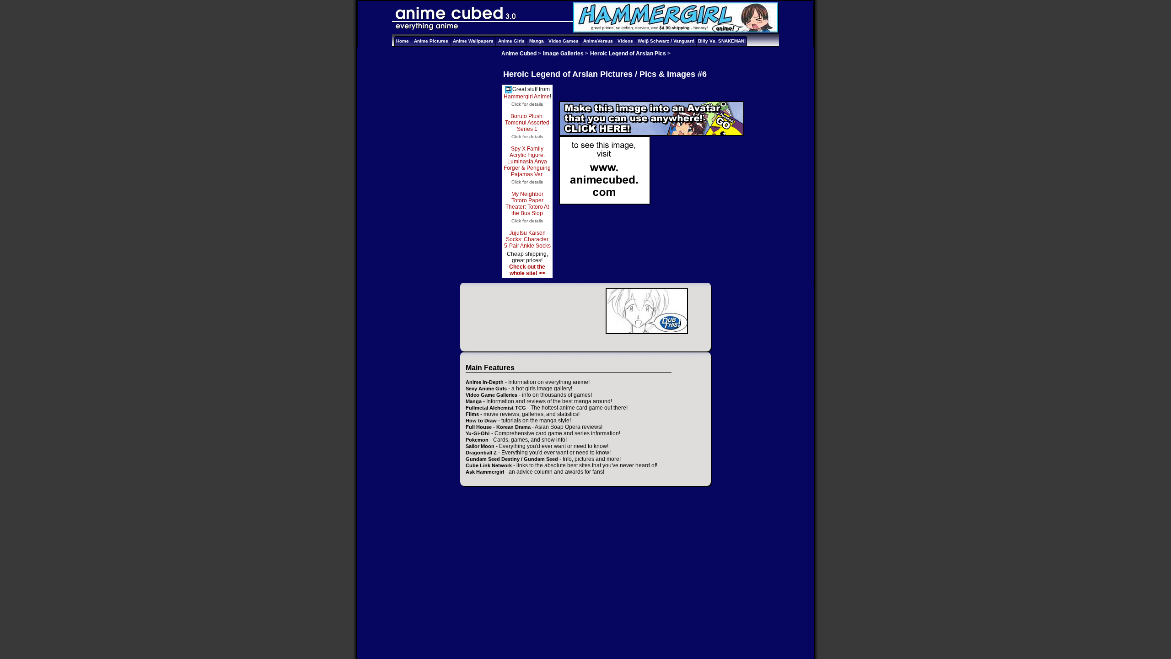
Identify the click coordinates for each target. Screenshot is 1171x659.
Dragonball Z (481, 452)
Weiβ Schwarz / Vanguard (666, 40)
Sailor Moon (480, 446)
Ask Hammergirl (485, 472)
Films (472, 414)
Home (402, 40)
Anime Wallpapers (473, 40)
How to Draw (481, 420)
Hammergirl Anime (527, 96)
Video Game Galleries (491, 395)
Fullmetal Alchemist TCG (496, 408)
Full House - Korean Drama (498, 427)
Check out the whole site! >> (527, 270)
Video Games (563, 40)
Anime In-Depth (485, 382)
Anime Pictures (431, 40)
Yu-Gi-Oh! (478, 433)
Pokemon (477, 440)
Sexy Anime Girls (486, 388)
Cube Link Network (489, 465)
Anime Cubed (519, 53)
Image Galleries (563, 53)
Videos (625, 40)
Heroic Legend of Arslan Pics (628, 53)
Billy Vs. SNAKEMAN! (722, 40)
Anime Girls (511, 40)
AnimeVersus (598, 40)
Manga (536, 40)
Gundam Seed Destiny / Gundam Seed (512, 459)
